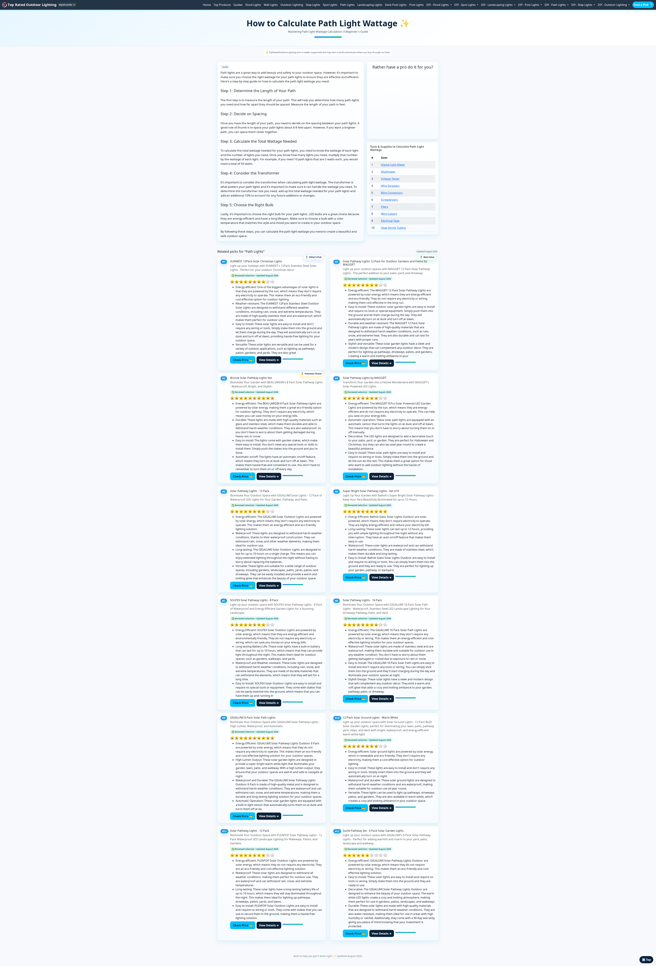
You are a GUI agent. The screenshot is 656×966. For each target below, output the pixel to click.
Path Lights (347, 5)
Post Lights (416, 5)
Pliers (384, 207)
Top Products (222, 5)
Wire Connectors (392, 193)
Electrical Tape (390, 221)
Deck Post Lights (396, 5)
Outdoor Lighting (292, 5)
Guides (238, 5)
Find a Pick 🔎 (643, 5)
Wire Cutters (389, 214)
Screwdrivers (389, 200)
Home (207, 5)
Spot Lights (330, 5)
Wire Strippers (390, 186)
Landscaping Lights (369, 5)
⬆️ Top (646, 960)
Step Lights (313, 5)
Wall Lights (271, 5)
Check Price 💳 (242, 360)
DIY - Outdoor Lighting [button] (613, 5)
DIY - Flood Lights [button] (437, 5)
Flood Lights (253, 5)
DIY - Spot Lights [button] (465, 5)
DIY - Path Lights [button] (555, 5)
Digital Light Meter (393, 165)
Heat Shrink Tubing (393, 228)
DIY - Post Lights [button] (529, 5)
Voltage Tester (390, 179)
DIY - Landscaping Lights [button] (497, 5)
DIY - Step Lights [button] (582, 5)
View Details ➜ (269, 360)
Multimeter (388, 172)
